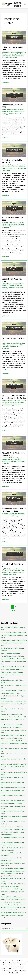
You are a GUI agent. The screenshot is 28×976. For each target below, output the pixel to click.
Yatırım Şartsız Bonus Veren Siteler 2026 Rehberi (14, 764)
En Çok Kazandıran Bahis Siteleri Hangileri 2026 (13, 669)
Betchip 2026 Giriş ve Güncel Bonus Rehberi (12, 656)
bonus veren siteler (7, 400)
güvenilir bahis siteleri (8, 461)
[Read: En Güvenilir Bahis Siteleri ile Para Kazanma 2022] (14, 498)
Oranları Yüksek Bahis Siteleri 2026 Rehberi (12, 672)
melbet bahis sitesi (18, 569)
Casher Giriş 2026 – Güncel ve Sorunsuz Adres (13, 829)
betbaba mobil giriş (7, 226)
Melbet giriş (5, 572)
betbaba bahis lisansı (18, 222)
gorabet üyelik (17, 111)
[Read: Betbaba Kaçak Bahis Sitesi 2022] (14, 207)
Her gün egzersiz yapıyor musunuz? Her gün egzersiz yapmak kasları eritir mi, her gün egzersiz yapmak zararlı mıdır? (12, 873)
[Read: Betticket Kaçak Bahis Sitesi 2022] (14, 328)
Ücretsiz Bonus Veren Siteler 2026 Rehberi (12, 826)
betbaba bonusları (18, 224)
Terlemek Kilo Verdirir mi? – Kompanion (11, 902)
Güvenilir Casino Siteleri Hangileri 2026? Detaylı (13, 735)
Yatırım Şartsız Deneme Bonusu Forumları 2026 (13, 716)
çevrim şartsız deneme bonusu (10, 402)
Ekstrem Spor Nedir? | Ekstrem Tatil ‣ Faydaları (13, 912)
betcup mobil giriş (7, 287)
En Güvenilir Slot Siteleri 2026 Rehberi (11, 727)
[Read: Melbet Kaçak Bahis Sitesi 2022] (14, 554)
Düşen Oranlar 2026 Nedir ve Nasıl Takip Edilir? (13, 658)
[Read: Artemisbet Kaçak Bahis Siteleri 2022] (14, 150)
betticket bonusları (19, 343)
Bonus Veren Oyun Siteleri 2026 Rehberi (11, 803)
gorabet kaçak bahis (7, 111)
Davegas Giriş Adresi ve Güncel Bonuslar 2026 (13, 632)
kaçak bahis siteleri (21, 168)
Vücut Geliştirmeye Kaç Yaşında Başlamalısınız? (13, 868)
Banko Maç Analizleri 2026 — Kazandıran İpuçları (14, 640)
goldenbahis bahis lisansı (8, 52)
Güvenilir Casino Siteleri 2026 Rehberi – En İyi (13, 800)
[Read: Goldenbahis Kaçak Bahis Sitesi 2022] (14, 37)
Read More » (5, 82)
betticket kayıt (14, 345)
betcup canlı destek (18, 283)
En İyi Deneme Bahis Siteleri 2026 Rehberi (12, 740)
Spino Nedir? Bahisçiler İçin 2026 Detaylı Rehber (14, 738)
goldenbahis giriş (10, 54)
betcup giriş (18, 285)
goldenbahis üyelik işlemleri (12, 55)
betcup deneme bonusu (8, 285)
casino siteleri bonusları (19, 400)
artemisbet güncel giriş (11, 166)
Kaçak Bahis (17, 4)
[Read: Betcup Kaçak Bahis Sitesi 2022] (14, 269)
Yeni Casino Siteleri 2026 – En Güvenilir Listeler (13, 666)
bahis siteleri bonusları (8, 513)
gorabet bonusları (7, 109)
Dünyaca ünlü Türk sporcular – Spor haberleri (13, 904)
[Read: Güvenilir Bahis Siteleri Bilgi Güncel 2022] (14, 443)
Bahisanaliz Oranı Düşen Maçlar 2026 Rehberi (13, 690)
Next (14, 610)
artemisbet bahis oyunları (9, 165)
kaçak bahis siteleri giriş (15, 113)
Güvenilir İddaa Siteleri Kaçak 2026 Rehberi (12, 724)
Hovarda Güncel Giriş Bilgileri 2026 (10, 693)
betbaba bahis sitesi (7, 224)
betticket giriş (6, 345)
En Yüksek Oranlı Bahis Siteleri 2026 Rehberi (13, 787)
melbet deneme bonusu (18, 570)
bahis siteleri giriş (10, 168)
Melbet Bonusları (6, 570)
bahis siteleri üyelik (7, 222)
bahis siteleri (5, 458)
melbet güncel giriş (14, 572)
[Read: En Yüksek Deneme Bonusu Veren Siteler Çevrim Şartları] (14, 385)
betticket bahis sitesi (7, 343)
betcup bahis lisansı (7, 283)
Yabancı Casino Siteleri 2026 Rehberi (11, 653)
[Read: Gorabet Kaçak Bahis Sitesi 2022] (14, 94)
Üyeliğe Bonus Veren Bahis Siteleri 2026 (11, 714)
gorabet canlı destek (17, 109)
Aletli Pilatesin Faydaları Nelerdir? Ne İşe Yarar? (13, 889)
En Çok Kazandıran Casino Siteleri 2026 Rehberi (13, 701)
